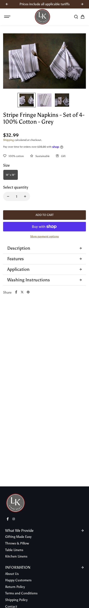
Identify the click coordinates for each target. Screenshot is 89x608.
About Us (12, 574)
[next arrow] (82, 4)
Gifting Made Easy (18, 537)
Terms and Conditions (21, 593)
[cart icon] (82, 16)
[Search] (76, 16)
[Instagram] (13, 518)
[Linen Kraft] (42, 16)
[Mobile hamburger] (7, 16)
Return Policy (15, 587)
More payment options (44, 236)
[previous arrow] (7, 4)
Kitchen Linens (16, 556)
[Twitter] (22, 292)
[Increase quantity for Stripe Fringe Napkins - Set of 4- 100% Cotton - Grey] (25, 196)
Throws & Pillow (17, 543)
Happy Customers (18, 580)
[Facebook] (16, 292)
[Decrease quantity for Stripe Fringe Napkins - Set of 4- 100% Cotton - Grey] (8, 196)
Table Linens (14, 550)
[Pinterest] (28, 292)
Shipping (8, 139)
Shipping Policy (16, 600)
